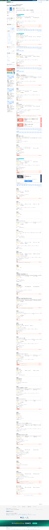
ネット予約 (22, 109)
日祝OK (25, 109)
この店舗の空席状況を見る (39, 69)
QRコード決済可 (37, 109)
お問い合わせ (23, 506)
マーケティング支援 (23, 529)
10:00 (17, 50)
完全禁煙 (39, 257)
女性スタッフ (29, 207)
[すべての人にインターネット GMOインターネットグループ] (44, 0)
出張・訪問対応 (18, 109)
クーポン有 (33, 109)
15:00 (22, 71)
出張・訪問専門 (18, 141)
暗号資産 (33, 529)
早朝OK (25, 343)
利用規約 (7, 508)
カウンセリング (10, 48)
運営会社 (9, 508)
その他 (38, 529)
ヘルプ (19, 506)
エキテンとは (14, 506)
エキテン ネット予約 (10, 32)
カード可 (25, 359)
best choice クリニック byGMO (9, 509)
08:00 (17, 71)
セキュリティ (20, 529)
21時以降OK (29, 109)
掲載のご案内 (29, 506)
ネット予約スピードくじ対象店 (21, 14)
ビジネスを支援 (17, 529)
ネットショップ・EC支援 (13, 529)
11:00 (20, 50)
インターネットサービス (8, 529)
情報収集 (28, 529)
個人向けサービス (36, 529)
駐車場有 (22, 194)
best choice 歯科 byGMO (15, 509)
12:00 (22, 50)
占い (8, 49)
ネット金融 (31, 529)
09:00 (20, 71)
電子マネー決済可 (10, 43)
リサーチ (26, 529)
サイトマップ (34, 506)
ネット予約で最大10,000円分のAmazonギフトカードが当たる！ (21, 46)
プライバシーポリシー (13, 508)
